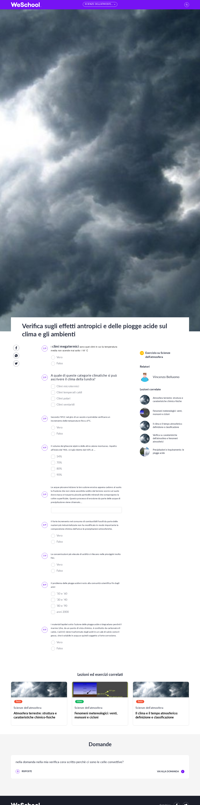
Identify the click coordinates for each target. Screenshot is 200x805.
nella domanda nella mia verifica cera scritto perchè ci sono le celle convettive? (70, 762)
